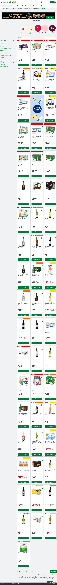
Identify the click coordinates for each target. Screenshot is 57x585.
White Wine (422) (3, 52)
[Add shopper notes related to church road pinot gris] (28, 238)
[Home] (1, 11)
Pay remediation (35, 583)
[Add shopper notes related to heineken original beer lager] (55, 127)
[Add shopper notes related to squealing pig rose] (55, 405)
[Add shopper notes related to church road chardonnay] (55, 461)
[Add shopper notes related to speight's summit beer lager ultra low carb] (55, 71)
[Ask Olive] (54, 583)
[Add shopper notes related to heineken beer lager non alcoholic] (28, 377)
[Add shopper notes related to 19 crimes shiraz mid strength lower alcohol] (28, 71)
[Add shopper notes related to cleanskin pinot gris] (42, 349)
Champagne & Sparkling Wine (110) (7, 48)
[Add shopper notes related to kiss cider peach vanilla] (55, 266)
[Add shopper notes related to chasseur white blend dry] (28, 544)
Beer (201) (2, 43)
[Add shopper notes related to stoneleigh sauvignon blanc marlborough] (28, 294)
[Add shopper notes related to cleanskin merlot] (55, 238)
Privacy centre (41, 583)
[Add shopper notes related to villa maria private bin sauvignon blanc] (42, 433)
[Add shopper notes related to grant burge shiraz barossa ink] (28, 488)
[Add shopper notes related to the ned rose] (28, 433)
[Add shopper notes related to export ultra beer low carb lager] (55, 43)
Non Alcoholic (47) (4, 66)
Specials (24, 37)
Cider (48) (2, 46)
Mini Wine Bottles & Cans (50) (6, 59)
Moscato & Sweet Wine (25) (5, 55)
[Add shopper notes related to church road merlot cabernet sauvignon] (55, 488)
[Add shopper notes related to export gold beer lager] (42, 488)
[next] (55, 106)
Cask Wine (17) (3, 57)
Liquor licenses (28, 583)
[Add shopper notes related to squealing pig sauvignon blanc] (55, 516)
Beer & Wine (6, 11)
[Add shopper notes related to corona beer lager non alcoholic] (55, 433)
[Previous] (17, 571)
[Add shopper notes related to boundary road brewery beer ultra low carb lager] (42, 127)
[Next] (28, 571)
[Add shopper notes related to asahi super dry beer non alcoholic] (42, 377)
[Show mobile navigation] (2, 2)
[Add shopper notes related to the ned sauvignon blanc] (28, 266)
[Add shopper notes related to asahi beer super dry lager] (55, 182)
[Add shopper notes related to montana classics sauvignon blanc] (42, 210)
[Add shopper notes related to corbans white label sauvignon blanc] (55, 349)
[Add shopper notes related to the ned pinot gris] (28, 182)
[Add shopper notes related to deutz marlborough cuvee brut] (42, 238)
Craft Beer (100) (3, 45)
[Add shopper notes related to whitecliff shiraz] (28, 321)
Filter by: (19, 37)
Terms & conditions (48, 583)
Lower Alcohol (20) (4, 64)
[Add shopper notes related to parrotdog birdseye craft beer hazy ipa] (28, 461)
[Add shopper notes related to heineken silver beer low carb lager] (42, 43)
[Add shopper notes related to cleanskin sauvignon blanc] (55, 210)
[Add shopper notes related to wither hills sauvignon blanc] (28, 516)
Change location (42, 8)
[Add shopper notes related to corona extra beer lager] (42, 71)
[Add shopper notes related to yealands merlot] (42, 405)
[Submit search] (2, 6)
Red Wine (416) (3, 50)
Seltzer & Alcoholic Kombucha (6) (7, 62)
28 (26, 571)
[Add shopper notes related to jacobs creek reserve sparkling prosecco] (42, 294)
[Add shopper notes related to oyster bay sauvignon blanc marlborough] (55, 294)
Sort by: (42, 37)
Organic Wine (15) (3, 61)
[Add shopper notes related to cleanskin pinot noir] (42, 321)
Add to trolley (23, 64)
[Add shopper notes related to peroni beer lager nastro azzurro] (28, 349)
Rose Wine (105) (3, 53)
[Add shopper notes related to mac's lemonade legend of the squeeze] (28, 43)
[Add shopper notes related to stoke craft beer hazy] (42, 461)
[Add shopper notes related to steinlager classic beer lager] (42, 266)
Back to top (53, 571)
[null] (37, 108)
